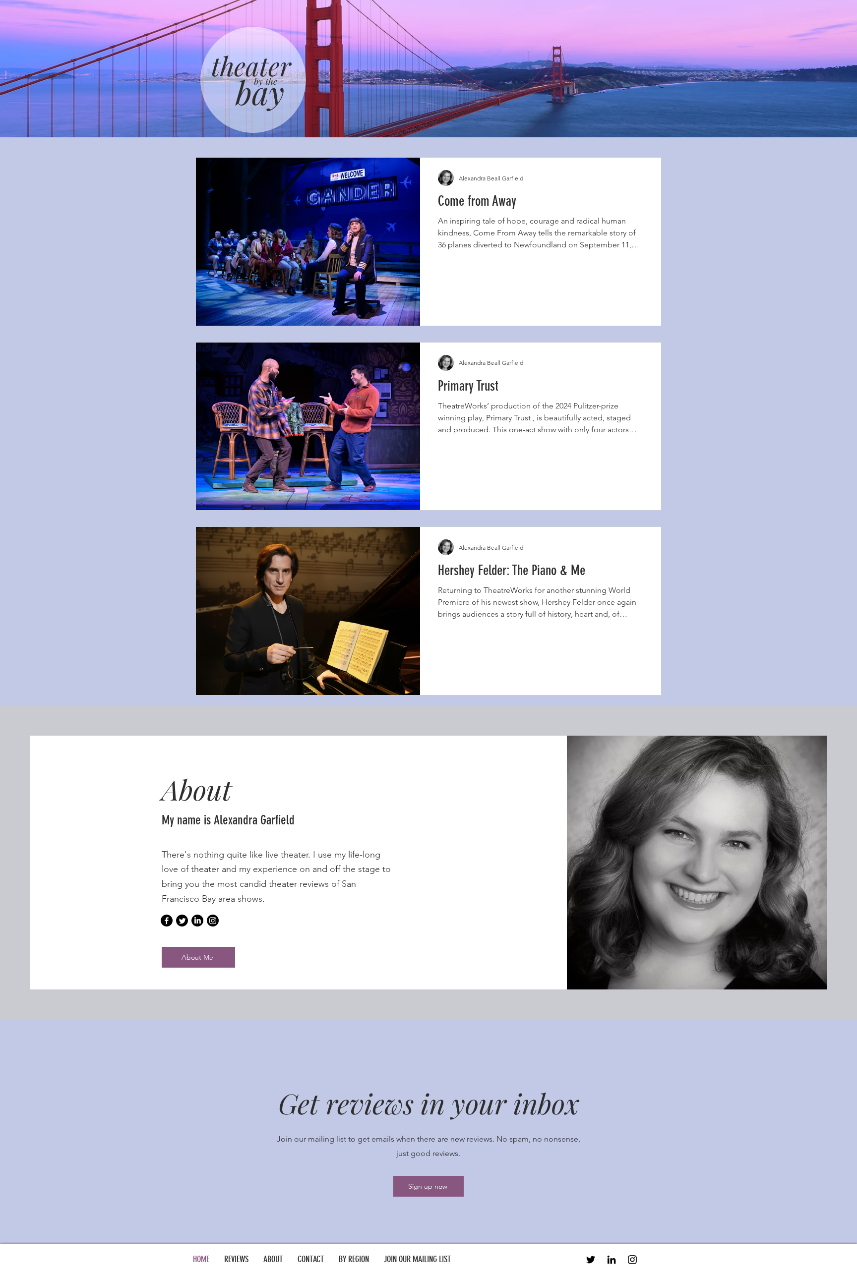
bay (260, 91)
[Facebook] (167, 920)
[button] (353, 1259)
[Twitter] (182, 920)
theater (251, 65)
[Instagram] (213, 920)
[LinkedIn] (197, 920)
